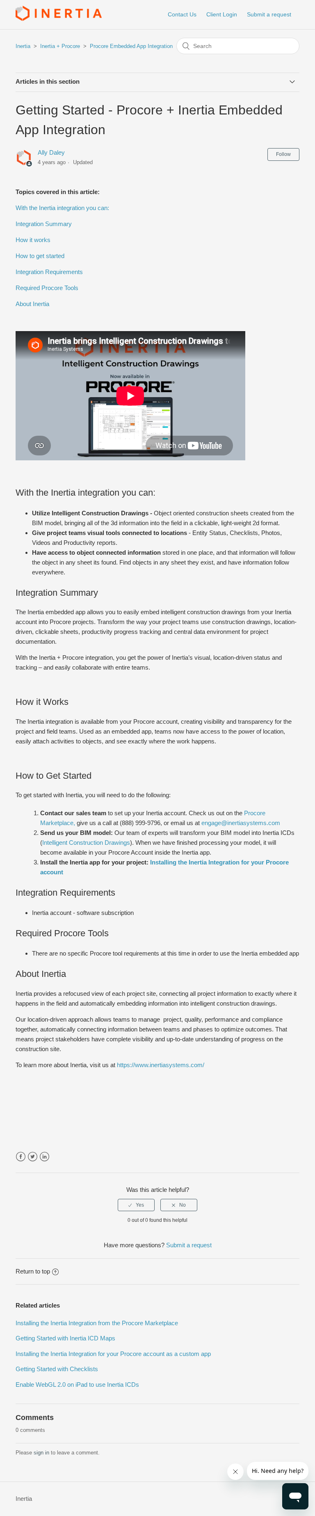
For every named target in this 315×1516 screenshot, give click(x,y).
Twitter (32, 1157)
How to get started (40, 255)
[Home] (59, 18)
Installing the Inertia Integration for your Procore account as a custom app (113, 1353)
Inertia (23, 46)
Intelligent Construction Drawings (86, 842)
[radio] (136, 1205)
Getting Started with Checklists (57, 1368)
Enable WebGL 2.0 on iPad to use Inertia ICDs (77, 1384)
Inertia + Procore (60, 46)
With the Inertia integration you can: (62, 207)
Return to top (33, 1271)
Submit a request (269, 14)
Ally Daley (51, 152)
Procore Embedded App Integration (131, 46)
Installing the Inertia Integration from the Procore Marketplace (97, 1322)
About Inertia (33, 303)
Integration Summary (44, 223)
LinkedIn (44, 1157)
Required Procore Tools (47, 287)
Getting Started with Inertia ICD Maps (65, 1338)
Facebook (21, 1157)
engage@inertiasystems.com (241, 822)
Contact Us (182, 14)
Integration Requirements (49, 271)
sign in (41, 1453)
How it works (33, 239)
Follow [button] (283, 154)
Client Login (221, 14)
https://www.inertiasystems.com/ (160, 1064)
